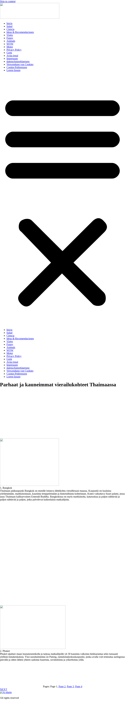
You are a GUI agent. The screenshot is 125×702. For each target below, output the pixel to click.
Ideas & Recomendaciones (20, 32)
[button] (62, 200)
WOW (10, 43)
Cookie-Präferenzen (17, 67)
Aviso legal (12, 55)
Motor (10, 46)
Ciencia (10, 29)
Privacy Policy (14, 49)
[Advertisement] (62, 417)
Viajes (10, 35)
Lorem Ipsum (13, 70)
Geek (9, 52)
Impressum (12, 58)
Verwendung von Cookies (20, 64)
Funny (10, 38)
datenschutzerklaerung (18, 61)
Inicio (9, 23)
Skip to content (7, 1)
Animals (11, 41)
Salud (9, 26)
